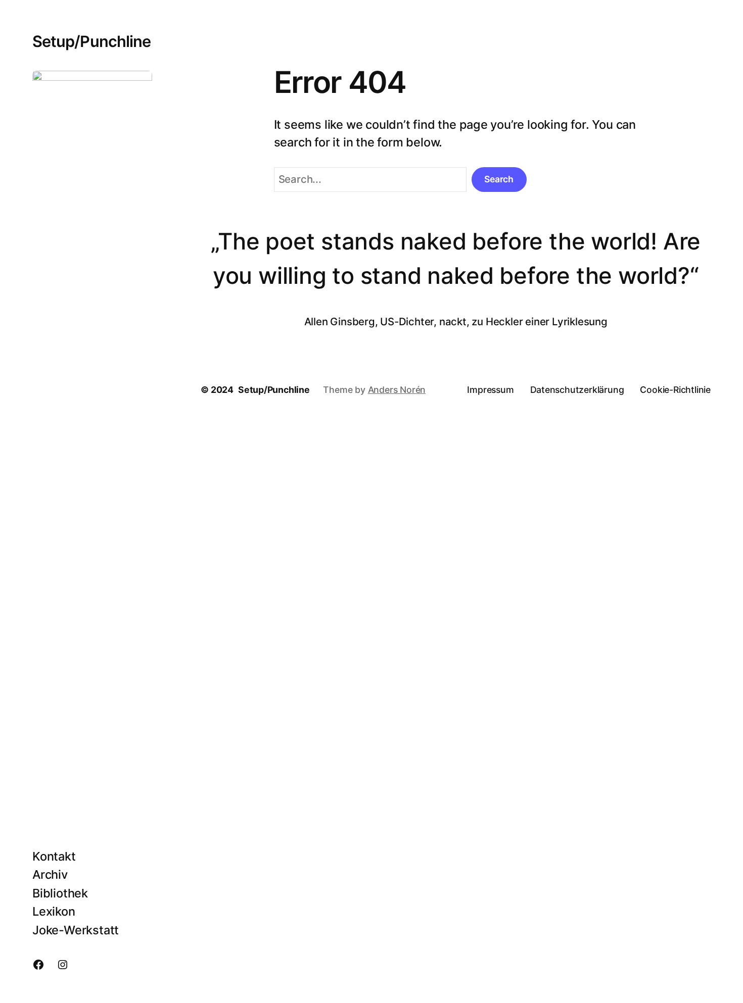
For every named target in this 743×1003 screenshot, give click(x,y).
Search (499, 179)
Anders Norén (397, 389)
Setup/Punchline (91, 41)
